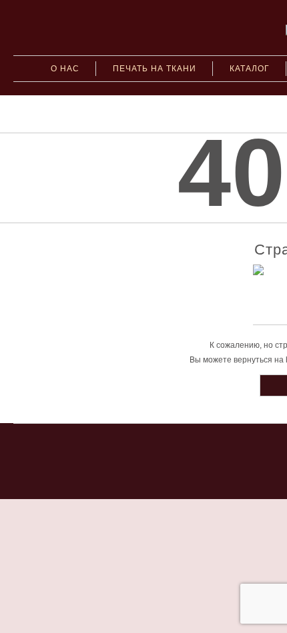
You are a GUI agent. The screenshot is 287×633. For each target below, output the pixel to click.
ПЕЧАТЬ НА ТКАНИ (154, 68)
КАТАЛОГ (250, 68)
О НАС (65, 68)
